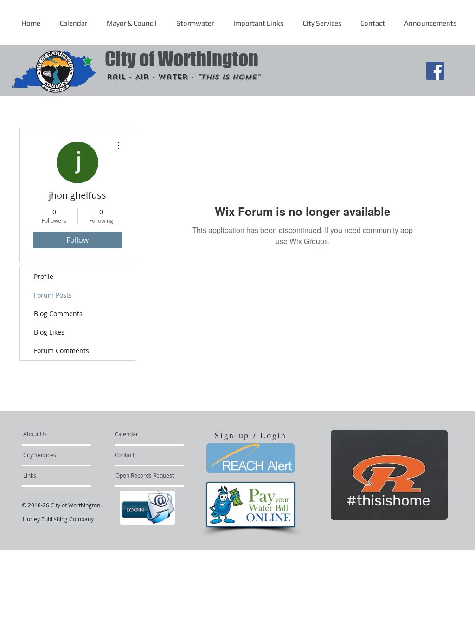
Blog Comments (58, 313)
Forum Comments (61, 350)
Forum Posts (53, 295)
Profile (43, 276)
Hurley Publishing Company (58, 519)
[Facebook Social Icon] (435, 71)
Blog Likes (49, 332)
